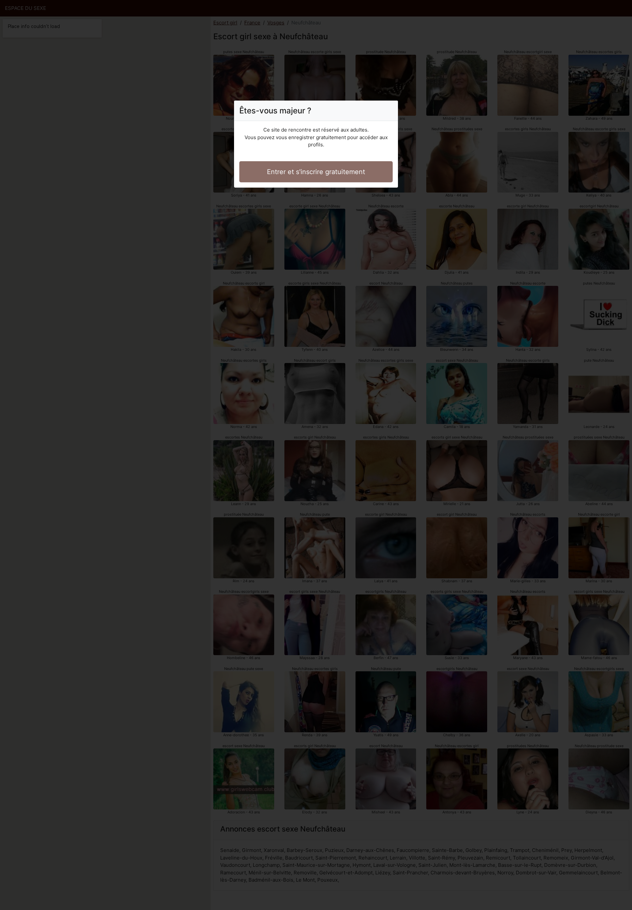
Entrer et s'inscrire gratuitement (316, 172)
